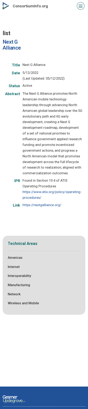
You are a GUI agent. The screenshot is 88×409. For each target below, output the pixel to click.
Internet (14, 267)
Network (14, 294)
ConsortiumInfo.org (30, 6)
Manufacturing (19, 285)
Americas (15, 258)
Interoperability (19, 276)
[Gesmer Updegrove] (14, 403)
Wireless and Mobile (23, 303)
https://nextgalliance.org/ (42, 205)
